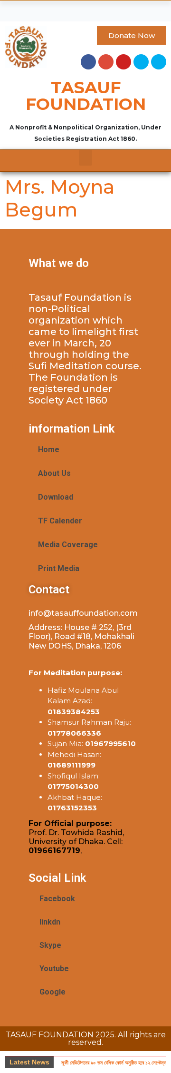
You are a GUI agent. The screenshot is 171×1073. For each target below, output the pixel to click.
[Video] (158, 61)
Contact (48, 589)
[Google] (106, 61)
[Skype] (141, 61)
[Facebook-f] (88, 61)
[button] (85, 9)
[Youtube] (123, 61)
